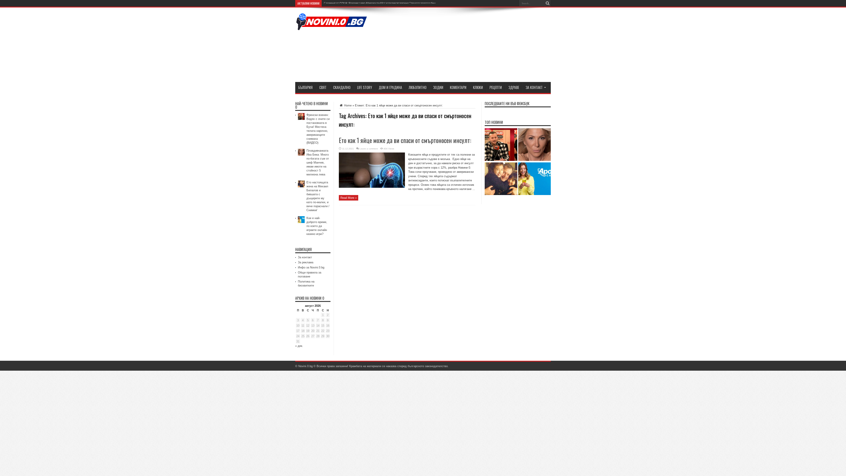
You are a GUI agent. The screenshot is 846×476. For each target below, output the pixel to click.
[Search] (547, 3)
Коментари (458, 87)
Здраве (513, 87)
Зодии (438, 87)
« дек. (299, 346)
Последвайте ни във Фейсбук (507, 103)
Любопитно (418, 87)
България (305, 87)
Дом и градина (390, 87)
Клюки (478, 87)
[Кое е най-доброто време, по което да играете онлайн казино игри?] (534, 179)
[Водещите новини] (331, 27)
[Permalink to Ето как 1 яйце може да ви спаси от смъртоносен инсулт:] (372, 186)
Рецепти (496, 87)
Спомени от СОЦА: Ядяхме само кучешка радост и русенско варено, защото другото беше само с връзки (390, 3)
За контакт (534, 87)
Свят (323, 87)
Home (347, 105)
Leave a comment (369, 148)
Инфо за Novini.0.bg (311, 267)
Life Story (364, 87)
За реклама (305, 262)
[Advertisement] (470, 45)
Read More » (348, 197)
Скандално (342, 87)
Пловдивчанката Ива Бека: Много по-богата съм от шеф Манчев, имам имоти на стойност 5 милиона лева (317, 162)
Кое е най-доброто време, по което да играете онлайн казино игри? (316, 226)
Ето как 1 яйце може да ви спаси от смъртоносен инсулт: (405, 140)
